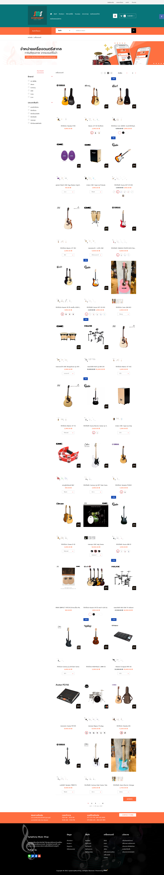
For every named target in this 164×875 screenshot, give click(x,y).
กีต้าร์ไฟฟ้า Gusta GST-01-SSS (96, 307)
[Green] (132, 191)
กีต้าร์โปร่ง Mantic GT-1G (68, 426)
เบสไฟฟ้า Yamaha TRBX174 (68, 785)
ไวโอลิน (106, 858)
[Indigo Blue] (91, 551)
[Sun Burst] (117, 191)
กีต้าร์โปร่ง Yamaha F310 (68, 126)
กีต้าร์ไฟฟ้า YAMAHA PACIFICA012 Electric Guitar (126, 248)
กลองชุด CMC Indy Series (96, 544)
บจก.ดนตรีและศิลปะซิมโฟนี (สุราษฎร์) (40, 817)
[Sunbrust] (126, 132)
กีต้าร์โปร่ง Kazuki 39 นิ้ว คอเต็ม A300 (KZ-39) (70, 307)
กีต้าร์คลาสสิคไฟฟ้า (35, 123)
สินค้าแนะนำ (88, 846)
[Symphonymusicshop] (37, 24)
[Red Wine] (73, 314)
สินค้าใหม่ (87, 840)
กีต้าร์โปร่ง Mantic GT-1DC (68, 248)
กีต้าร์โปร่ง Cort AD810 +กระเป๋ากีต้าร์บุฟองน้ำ (124, 126)
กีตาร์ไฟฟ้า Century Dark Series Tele (95, 785)
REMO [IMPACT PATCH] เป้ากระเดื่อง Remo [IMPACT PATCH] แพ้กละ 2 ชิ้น (78, 608)
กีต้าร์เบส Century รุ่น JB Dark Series (68, 667)
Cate (32, 94)
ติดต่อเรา (69, 843)
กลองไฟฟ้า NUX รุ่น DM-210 (95, 367)
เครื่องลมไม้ (107, 855)
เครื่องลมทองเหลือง (109, 852)
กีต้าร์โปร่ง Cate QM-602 (123, 307)
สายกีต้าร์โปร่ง (34, 107)
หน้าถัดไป (129, 799)
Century (33, 88)
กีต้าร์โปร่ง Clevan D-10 (68, 544)
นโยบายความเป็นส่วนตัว (128, 843)
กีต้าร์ (105, 840)
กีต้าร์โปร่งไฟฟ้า (34, 114)
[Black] (95, 132)
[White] (114, 191)
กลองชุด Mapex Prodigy (96, 726)
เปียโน (105, 849)
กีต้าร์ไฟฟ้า (33, 117)
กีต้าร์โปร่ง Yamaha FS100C (123, 485)
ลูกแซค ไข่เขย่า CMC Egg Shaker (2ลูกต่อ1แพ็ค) (70, 185)
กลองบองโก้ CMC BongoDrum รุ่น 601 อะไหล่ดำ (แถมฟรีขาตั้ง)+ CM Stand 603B (80, 367)
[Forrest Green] (95, 551)
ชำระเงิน (134, 2)
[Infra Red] (97, 732)
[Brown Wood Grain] (104, 732)
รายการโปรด (119, 2)
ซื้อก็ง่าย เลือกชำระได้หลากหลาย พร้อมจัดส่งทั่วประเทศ (41, 57)
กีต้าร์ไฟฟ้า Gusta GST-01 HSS (123, 185)
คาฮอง (106, 846)
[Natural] (91, 132)
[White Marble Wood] (100, 732)
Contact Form (127, 815)
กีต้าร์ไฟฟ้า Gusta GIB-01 (123, 544)
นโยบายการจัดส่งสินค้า (128, 852)
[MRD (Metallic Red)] (123, 195)
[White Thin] (86, 732)
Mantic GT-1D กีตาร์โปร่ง (95, 126)
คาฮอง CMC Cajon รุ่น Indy (123, 426)
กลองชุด (33, 120)
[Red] (128, 191)
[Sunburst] (99, 132)
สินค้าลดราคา (88, 849)
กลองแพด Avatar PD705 (68, 726)
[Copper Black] (99, 551)
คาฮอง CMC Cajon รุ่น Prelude (95, 185)
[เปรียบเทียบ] (78, 83)
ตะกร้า (127, 2)
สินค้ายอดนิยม (89, 852)
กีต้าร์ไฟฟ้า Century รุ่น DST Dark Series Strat (97, 485)
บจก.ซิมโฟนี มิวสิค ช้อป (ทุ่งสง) (39, 820)
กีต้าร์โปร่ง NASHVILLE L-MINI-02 (96, 667)
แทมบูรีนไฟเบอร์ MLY (68, 485)
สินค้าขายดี (88, 843)
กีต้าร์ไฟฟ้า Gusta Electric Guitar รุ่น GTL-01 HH (98, 426)
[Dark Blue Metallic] (125, 254)
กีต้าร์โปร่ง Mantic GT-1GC (124, 367)
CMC (31, 91)
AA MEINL (33, 81)
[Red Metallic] (117, 254)
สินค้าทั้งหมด (36, 31)
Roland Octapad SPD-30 (124, 667)
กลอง (105, 843)
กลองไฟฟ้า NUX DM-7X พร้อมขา (124, 608)
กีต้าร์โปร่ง (33, 111)
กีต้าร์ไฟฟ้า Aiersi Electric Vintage (123, 785)
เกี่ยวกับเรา (70, 840)
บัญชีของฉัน (111, 2)
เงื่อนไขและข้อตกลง (127, 840)
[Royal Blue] (93, 732)
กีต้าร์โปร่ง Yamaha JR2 (124, 726)
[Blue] (121, 191)
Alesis (32, 84)
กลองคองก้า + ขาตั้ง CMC (96, 248)
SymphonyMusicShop (74, 871)
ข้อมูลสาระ (69, 846)
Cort (31, 97)
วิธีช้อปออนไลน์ (71, 849)
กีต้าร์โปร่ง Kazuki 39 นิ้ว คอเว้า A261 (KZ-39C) (97, 608)
